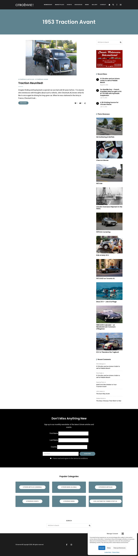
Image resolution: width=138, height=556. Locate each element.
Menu (121, 5)
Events (69, 4)
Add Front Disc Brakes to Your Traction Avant (106, 385)
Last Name (54, 440)
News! (87, 4)
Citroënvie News (41, 79)
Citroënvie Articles (26, 79)
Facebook (66, 544)
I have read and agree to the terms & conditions (70, 458)
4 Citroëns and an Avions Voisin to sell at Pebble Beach (108, 367)
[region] (109, 59)
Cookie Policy (107, 552)
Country (54, 447)
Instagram (71, 544)
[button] (123, 534)
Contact (103, 4)
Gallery (94, 4)
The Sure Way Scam (103, 394)
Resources (78, 4)
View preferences (119, 548)
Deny (108, 548)
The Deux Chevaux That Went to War (108, 401)
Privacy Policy (115, 552)
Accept (101, 548)
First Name (54, 433)
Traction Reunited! (30, 83)
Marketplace (59, 4)
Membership (48, 4)
